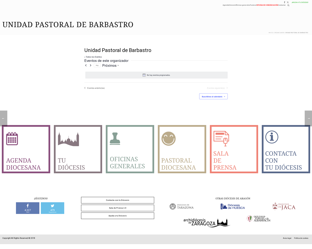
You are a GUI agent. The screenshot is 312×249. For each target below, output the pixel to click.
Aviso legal (287, 238)
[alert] (156, 75)
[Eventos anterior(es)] (85, 65)
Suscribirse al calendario (212, 96)
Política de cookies (301, 238)
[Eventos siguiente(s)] (90, 65)
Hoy (97, 65)
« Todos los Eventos (93, 57)
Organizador (279, 32)
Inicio (271, 32)
